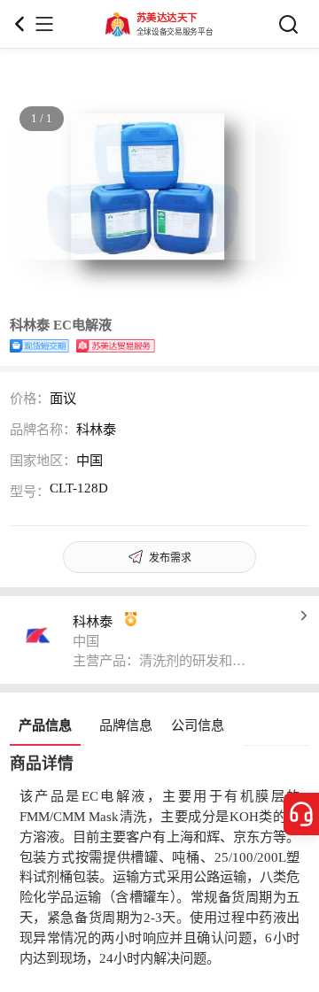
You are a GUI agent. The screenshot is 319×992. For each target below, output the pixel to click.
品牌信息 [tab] (125, 724)
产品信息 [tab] (45, 724)
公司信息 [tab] (197, 724)
